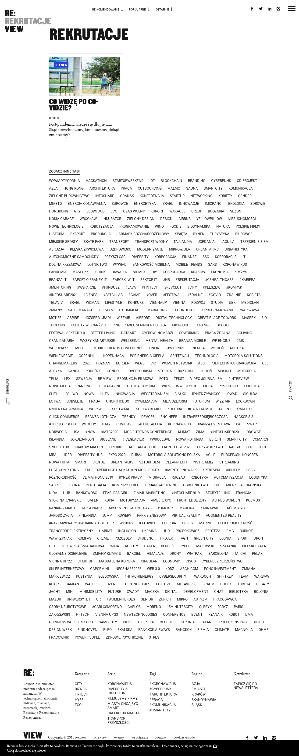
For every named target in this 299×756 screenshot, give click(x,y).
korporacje (226, 257)
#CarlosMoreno (107, 607)
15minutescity (180, 607)
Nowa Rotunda (189, 439)
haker (149, 546)
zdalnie (234, 295)
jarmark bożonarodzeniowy (143, 234)
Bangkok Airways (154, 630)
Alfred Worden (226, 500)
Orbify (187, 523)
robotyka (199, 477)
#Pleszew (211, 287)
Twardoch (201, 576)
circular (149, 561)
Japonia (187, 622)
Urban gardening (161, 485)
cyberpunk (221, 181)
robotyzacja (101, 226)
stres (154, 637)
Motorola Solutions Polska (174, 455)
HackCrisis (243, 417)
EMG (230, 531)
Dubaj (136, 455)
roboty (131, 546)
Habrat (105, 531)
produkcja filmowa (135, 379)
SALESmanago (80, 310)
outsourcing (150, 188)
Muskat (224, 371)
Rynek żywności (206, 394)
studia (217, 302)
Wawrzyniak (60, 538)
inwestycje (186, 386)
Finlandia (87, 515)
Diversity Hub (90, 455)
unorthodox (117, 401)
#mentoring (60, 287)
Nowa (89, 394)
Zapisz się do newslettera (246, 686)
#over (151, 295)
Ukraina (149, 531)
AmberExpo (161, 500)
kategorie (7, 386)
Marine (205, 523)
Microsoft (181, 325)
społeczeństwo (232, 622)
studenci (146, 538)
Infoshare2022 (128, 569)
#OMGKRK (165, 508)
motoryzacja (132, 500)
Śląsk (197, 705)
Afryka (55, 371)
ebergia (169, 523)
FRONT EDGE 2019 (191, 500)
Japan (206, 622)
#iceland (108, 439)
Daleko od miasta (123, 713)
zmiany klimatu (107, 553)
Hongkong (58, 211)
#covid (215, 295)
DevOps (148, 417)
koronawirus (235, 264)
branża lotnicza (100, 417)
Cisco (191, 561)
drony (175, 553)
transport (119, 242)
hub (66, 493)
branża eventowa (213, 424)
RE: (10, 13)
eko (217, 485)
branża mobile (192, 341)
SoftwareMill (149, 409)
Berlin (215, 439)
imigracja (157, 477)
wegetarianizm (155, 394)
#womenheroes (121, 599)
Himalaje (155, 553)
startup (177, 196)
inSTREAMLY (203, 462)
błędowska (108, 576)
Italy (106, 424)
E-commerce (130, 310)
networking (201, 196)
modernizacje (150, 249)
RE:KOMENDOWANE (105, 9)
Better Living (103, 333)
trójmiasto (235, 508)
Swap (252, 424)
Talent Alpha (149, 424)
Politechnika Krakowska (233, 363)
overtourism (140, 371)
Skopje (99, 462)
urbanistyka (236, 249)
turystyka (219, 234)
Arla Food (147, 447)
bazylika (186, 371)
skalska (124, 630)
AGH (184, 538)
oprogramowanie (218, 310)
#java (130, 287)
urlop (196, 211)
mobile (81, 348)
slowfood (95, 211)
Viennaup (158, 302)
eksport (77, 234)
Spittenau (179, 356)
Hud (166, 531)
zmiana (248, 569)
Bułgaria (216, 211)
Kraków (198, 272)
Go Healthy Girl (141, 386)
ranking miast (62, 508)
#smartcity (160, 710)
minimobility (90, 592)
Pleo (107, 630)
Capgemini (99, 569)
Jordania (206, 242)
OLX (52, 546)
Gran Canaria (61, 341)
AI (130, 447)
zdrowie (257, 203)
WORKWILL (97, 409)
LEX (67, 379)
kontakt (160, 737)
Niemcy (139, 272)
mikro (182, 599)
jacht (54, 592)
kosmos (253, 500)
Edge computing (64, 470)
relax (257, 553)
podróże (93, 371)
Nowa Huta (59, 462)
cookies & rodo (184, 737)
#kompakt (235, 287)
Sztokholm (149, 462)
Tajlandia (183, 242)
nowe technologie (66, 226)
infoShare (104, 196)
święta (181, 234)
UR (98, 599)
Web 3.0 (153, 569)
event (197, 614)
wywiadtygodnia (64, 181)
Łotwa (55, 401)
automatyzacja (228, 477)
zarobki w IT (124, 280)
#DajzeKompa (200, 409)
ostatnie (162, 9)
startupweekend (128, 181)
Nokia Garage (61, 219)
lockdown (245, 401)
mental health (159, 341)
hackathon (96, 181)
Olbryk (205, 607)
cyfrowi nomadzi (157, 333)
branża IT (58, 280)
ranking (84, 386)
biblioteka (238, 592)
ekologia (236, 203)
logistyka (258, 477)
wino (159, 226)
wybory (126, 523)
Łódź (170, 569)
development (195, 592)
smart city (237, 439)
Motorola (246, 371)
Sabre (54, 485)
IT (244, 257)
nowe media (60, 386)
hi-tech (82, 614)
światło (244, 409)
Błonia (225, 538)
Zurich (165, 599)
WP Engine (221, 341)
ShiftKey (225, 576)
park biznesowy (151, 515)
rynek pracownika (66, 409)
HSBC (250, 470)
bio (264, 318)
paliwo (71, 394)
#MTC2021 (176, 348)
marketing (157, 310)
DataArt (128, 333)
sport (242, 538)
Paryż (222, 607)
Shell (54, 394)
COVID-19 (123, 424)
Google (223, 325)
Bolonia (261, 592)
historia (56, 234)
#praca (156, 700)
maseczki (80, 272)
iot (152, 181)
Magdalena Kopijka (117, 561)
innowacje (189, 203)
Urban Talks (122, 462)
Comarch (261, 439)
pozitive (163, 584)
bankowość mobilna (151, 264)
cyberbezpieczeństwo (222, 561)
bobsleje (75, 401)
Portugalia (96, 485)
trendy (128, 417)
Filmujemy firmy (122, 698)
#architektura (163, 694)
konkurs (136, 302)
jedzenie (111, 584)
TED (249, 447)
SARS (212, 264)
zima (200, 432)
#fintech (150, 287)
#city (192, 287)
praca (126, 188)
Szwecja (84, 379)
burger (122, 363)
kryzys (241, 272)
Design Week (60, 630)
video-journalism (206, 379)
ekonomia (220, 272)
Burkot (246, 531)
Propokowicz (187, 531)
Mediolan (250, 302)
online (155, 348)
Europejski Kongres (239, 455)
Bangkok (184, 630)
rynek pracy (130, 477)
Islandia (56, 439)
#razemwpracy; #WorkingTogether (81, 523)
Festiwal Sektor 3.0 (67, 333)
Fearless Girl (115, 493)
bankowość (86, 493)
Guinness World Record (71, 622)
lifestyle (113, 302)
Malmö (173, 188)
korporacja (165, 257)
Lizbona (73, 485)
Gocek (225, 584)
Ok (215, 745)
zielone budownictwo (69, 196)
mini (70, 592)
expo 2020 (116, 455)
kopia (109, 500)
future (114, 592)
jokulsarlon (82, 439)
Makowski (205, 546)
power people (87, 637)
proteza (213, 531)
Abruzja (56, 249)
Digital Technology (174, 318)
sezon (235, 211)
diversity (140, 257)
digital (171, 592)
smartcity (213, 188)
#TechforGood (62, 424)
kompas (84, 538)
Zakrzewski (59, 614)
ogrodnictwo (195, 485)
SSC (206, 257)
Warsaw (261, 576)
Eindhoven (87, 630)
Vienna (179, 302)
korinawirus (179, 424)
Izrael (167, 203)
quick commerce (64, 417)
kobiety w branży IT (89, 325)
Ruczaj (178, 477)
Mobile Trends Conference (118, 348)
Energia (197, 348)
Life (78, 710)
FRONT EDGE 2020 (176, 447)
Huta (104, 394)
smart (81, 462)
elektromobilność (235, 523)
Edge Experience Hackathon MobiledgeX (122, 470)
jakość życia (61, 515)
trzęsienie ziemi (255, 242)
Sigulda (250, 394)
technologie (184, 310)
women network (177, 363)
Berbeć (167, 546)
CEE (265, 363)
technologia (207, 356)
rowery (124, 515)
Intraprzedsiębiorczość (205, 417)
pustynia (84, 576)
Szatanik (228, 546)
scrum (208, 584)
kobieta (254, 295)
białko (180, 394)
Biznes (81, 689)
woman (92, 302)
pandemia (58, 272)
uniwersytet (78, 599)
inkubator (112, 219)
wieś (166, 386)
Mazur (55, 599)
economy (171, 561)
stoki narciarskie (65, 500)
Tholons (57, 325)
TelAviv (56, 302)
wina (114, 546)
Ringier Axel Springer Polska (139, 325)
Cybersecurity (172, 576)
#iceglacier (133, 439)
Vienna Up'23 (106, 614)
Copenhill (88, 356)
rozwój (198, 302)
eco (113, 211)
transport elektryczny (71, 531)
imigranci (213, 203)
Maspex (249, 318)
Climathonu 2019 (97, 477)
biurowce (244, 234)
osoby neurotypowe (67, 607)
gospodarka (174, 272)
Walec (91, 584)
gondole (115, 371)
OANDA (74, 371)
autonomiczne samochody (74, 257)
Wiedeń (217, 348)
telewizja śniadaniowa (82, 546)
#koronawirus (163, 684)
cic (153, 363)
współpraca (140, 737)
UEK (232, 302)
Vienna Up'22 (60, 561)
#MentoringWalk (181, 470)
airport (143, 318)
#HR (166, 280)
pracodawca (225, 599)
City (78, 684)
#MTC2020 (109, 432)
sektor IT (148, 280)
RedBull (167, 622)
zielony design (140, 219)
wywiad (120, 264)
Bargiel (134, 553)
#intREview (238, 379)
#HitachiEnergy (139, 576)
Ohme (264, 630)
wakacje (177, 211)
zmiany (55, 310)
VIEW (14, 29)
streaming (229, 462)
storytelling (218, 493)
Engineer (168, 417)
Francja (243, 493)
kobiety (225, 196)
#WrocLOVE (160, 439)
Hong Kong (74, 188)
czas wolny (134, 211)
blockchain (171, 181)
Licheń (205, 371)
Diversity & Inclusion (117, 691)
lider (67, 455)
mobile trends (189, 264)
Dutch (258, 622)
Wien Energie (61, 356)
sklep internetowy (66, 569)
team (243, 576)
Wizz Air (223, 401)
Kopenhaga (113, 356)
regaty (262, 584)
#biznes (90, 295)
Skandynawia (204, 700)
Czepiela (146, 622)
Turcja (243, 584)
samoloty (108, 622)
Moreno (153, 607)
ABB (201, 363)
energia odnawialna (87, 203)
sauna (192, 188)
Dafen (93, 500)
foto (163, 379)
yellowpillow (209, 219)
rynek (198, 234)
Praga (94, 401)
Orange (204, 325)
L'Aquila (228, 242)
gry (77, 211)
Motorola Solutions (243, 356)
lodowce (253, 432)
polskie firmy (248, 226)
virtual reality (186, 515)
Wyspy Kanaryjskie (97, 341)
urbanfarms (207, 249)
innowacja (125, 394)
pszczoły (123, 538)
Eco (78, 705)
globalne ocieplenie (68, 553)
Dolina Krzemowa (65, 264)
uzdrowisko (120, 249)
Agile (210, 455)
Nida (53, 493)
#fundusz (111, 287)
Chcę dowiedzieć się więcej (26, 750)
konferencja (152, 196)
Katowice (147, 523)
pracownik (59, 637)
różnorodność (63, 477)
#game (134, 295)
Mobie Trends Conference (148, 432)
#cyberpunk (160, 689)
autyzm (200, 599)
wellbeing (130, 341)
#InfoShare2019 (185, 493)
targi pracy (92, 508)
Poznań (103, 363)
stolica (165, 371)
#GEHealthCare (219, 280)
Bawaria (119, 272)
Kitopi (54, 584)
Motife (55, 318)
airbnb (184, 219)
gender (245, 196)
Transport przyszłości (118, 720)
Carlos (134, 607)
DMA (249, 614)
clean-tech (176, 462)
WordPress (59, 348)
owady (133, 592)
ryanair (215, 614)
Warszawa (250, 310)
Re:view (104, 379)
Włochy (89, 424)
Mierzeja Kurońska (244, 485)
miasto (55, 203)
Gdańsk (127, 196)
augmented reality (224, 515)
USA (76, 432)
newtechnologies (140, 614)
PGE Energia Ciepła (147, 356)
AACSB (234, 447)
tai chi (240, 553)
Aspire (73, 318)
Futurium (201, 401)
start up (85, 561)
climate (222, 630)
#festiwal (172, 295)
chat (218, 592)
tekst (179, 379)
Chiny (100, 272)
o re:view (100, 737)
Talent (224, 409)
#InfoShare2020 (224, 432)
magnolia (244, 630)
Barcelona (218, 553)
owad (232, 394)
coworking (189, 333)
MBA (53, 455)
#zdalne (195, 295)
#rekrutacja (187, 280)
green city (204, 538)
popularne (137, 9)
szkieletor (59, 447)
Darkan (72, 584)
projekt (167, 538)
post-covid (228, 386)
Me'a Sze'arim (175, 401)
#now (90, 432)
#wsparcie (86, 287)
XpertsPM (211, 470)
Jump (107, 515)
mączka (152, 592)
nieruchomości (242, 219)
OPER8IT (116, 447)
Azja (53, 188)
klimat (184, 432)
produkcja (101, 234)
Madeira (187, 508)
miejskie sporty (63, 242)
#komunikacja (163, 705)
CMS (240, 341)
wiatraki (195, 553)
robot (233, 614)
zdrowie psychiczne (124, 637)
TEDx (262, 447)
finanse (189, 257)
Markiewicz (59, 576)
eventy (119, 737)
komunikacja (240, 188)
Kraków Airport (89, 447)
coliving (244, 333)
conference (174, 614)
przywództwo (210, 447)
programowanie (134, 226)
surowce (120, 203)
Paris (238, 607)
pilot (127, 622)
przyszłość (115, 257)
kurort (157, 211)
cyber (185, 546)
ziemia (203, 630)
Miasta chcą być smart (122, 706)
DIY (154, 272)
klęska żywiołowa (87, 249)
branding (196, 181)
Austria (237, 348)
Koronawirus (119, 684)
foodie (176, 226)
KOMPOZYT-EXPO (125, 485)
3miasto (199, 689)
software (121, 409)
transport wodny (151, 242)
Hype (79, 700)
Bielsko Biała (254, 546)
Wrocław (88, 219)
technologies (137, 584)
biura (208, 386)
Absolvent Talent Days (130, 508)
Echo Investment (220, 569)
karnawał (209, 508)
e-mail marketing (149, 493)
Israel (74, 302)
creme (103, 538)
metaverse (187, 584)
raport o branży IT (89, 280)
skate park (93, 242)
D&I (238, 424)
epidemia (252, 386)
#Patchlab (113, 295)
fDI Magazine (109, 386)
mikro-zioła (179, 249)
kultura (174, 409)
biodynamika (198, 226)
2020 (86, 363)
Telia (53, 379)
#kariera (247, 280)
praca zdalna (218, 333)
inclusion (127, 531)
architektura (102, 188)
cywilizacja (146, 401)
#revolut (173, 287)
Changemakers (63, 363)
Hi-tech (81, 694)
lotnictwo (97, 264)
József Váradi (98, 318)
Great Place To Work (217, 318)
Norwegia (58, 432)
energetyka (145, 203)
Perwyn (106, 310)
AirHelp (233, 470)
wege (140, 363)
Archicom (189, 569)
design (166, 219)
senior (147, 599)
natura (223, 226)
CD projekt (247, 181)
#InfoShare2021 (63, 295)
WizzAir (123, 318)
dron (258, 538)
